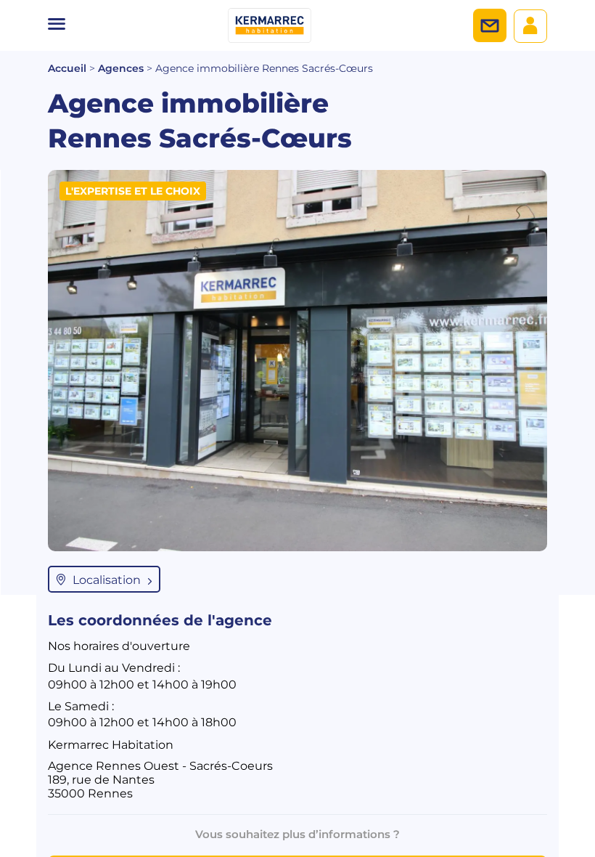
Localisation (107, 580)
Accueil (67, 68)
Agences (121, 68)
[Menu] (56, 25)
